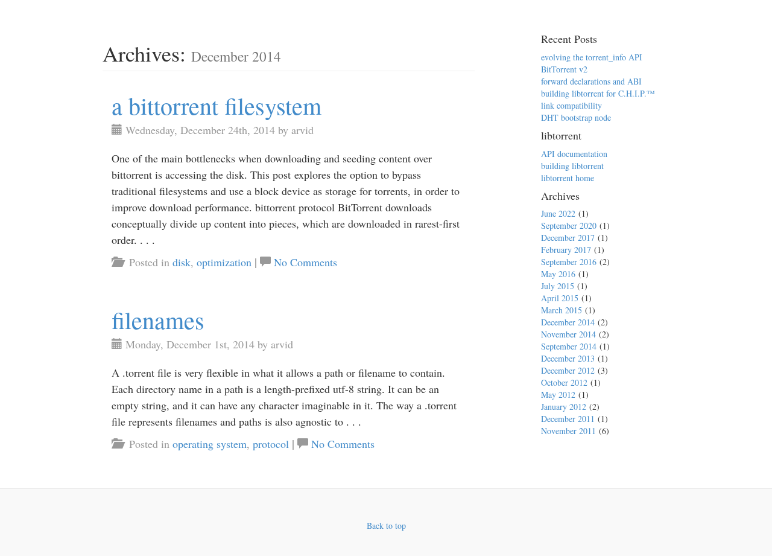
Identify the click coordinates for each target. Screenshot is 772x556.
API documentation (574, 153)
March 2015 (561, 310)
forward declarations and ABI (591, 81)
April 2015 (559, 298)
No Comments (305, 262)
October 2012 (564, 382)
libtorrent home (567, 178)
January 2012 (563, 406)
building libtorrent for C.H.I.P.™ (598, 93)
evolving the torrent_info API (591, 57)
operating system (209, 443)
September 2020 (568, 225)
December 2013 (568, 358)
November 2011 (568, 430)
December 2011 (568, 418)
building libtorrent (572, 165)
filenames (158, 320)
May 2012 (558, 394)
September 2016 (568, 261)
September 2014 (568, 346)
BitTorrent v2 (564, 69)
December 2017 (568, 237)
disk (181, 262)
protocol (271, 443)
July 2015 (557, 286)
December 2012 (568, 370)
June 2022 (558, 213)
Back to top (386, 525)
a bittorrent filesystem (216, 105)
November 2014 (568, 334)
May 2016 (558, 274)
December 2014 (568, 322)
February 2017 (566, 249)
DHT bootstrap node (576, 117)
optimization (224, 262)
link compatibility (571, 105)
